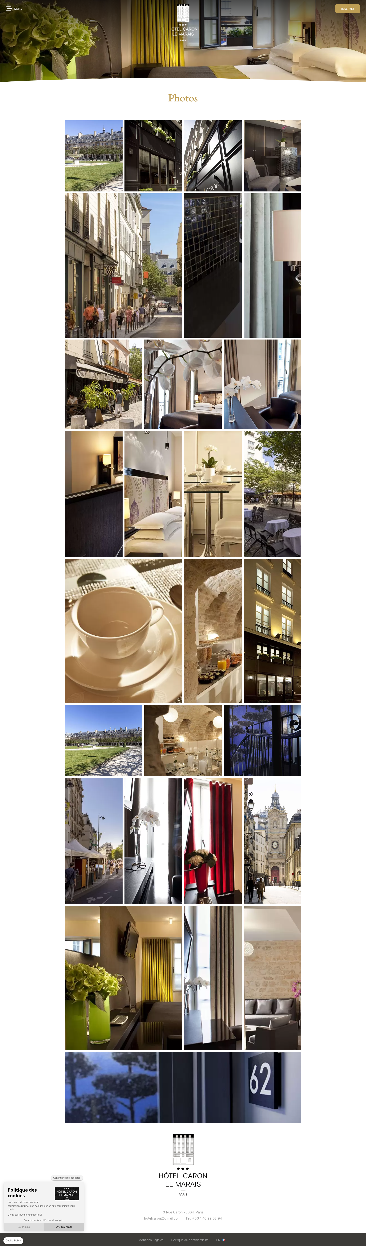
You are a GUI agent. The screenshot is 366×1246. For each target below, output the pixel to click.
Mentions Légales (151, 1240)
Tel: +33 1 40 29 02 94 (203, 1218)
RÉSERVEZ (347, 8)
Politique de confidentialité (190, 1240)
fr (218, 1240)
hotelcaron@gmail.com (162, 1218)
